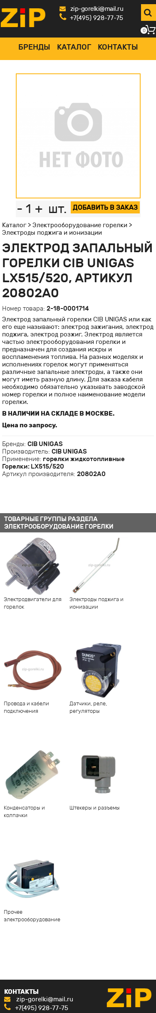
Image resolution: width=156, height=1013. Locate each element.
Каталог (74, 47)
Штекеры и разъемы (94, 808)
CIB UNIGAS (45, 444)
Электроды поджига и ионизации (52, 232)
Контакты (118, 47)
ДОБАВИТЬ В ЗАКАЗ (105, 207)
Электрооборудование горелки (79, 225)
